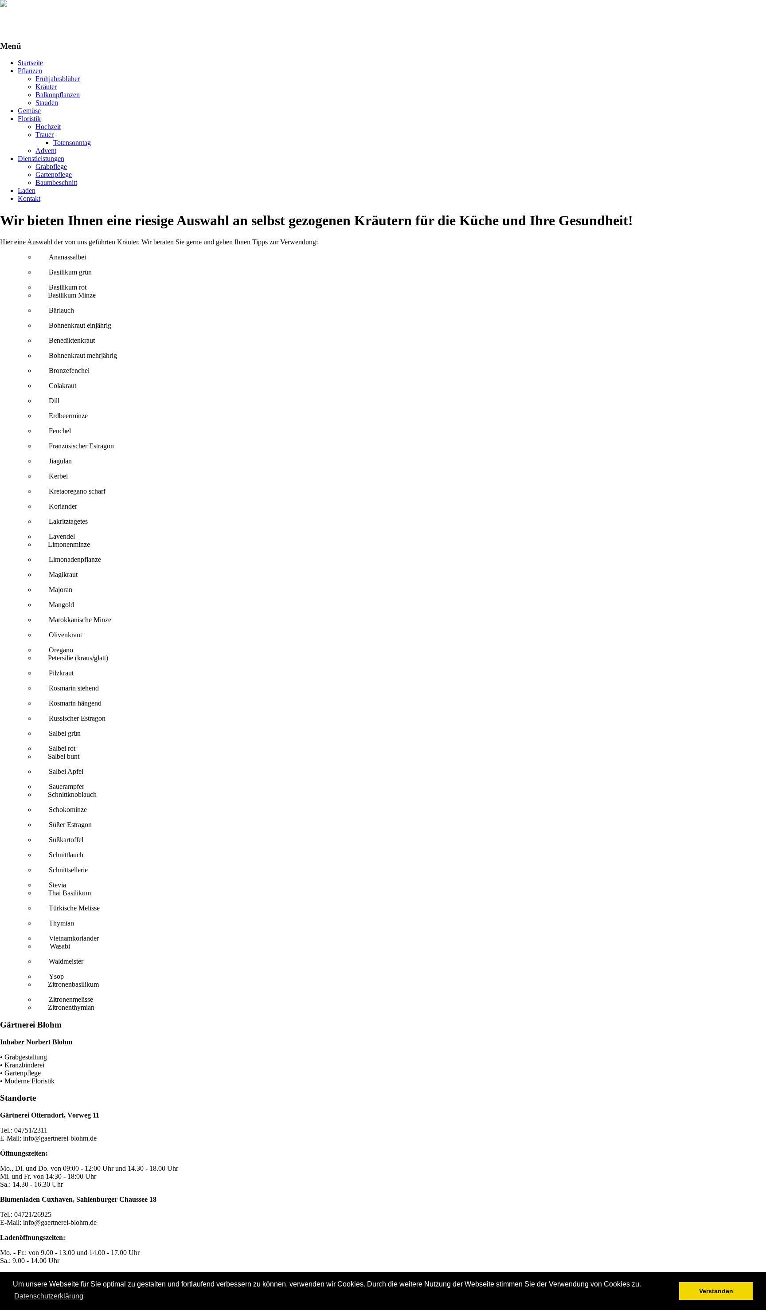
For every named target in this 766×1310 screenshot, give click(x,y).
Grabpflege (51, 166)
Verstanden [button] (716, 1290)
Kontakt (29, 198)
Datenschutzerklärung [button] (48, 1296)
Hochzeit (48, 126)
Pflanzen (30, 71)
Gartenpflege (53, 174)
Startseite (30, 63)
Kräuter (46, 86)
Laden (26, 190)
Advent (45, 150)
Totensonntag (72, 142)
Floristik (29, 118)
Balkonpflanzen (57, 94)
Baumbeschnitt (56, 182)
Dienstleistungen (41, 158)
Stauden (46, 102)
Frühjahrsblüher (57, 78)
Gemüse (29, 110)
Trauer (44, 134)
